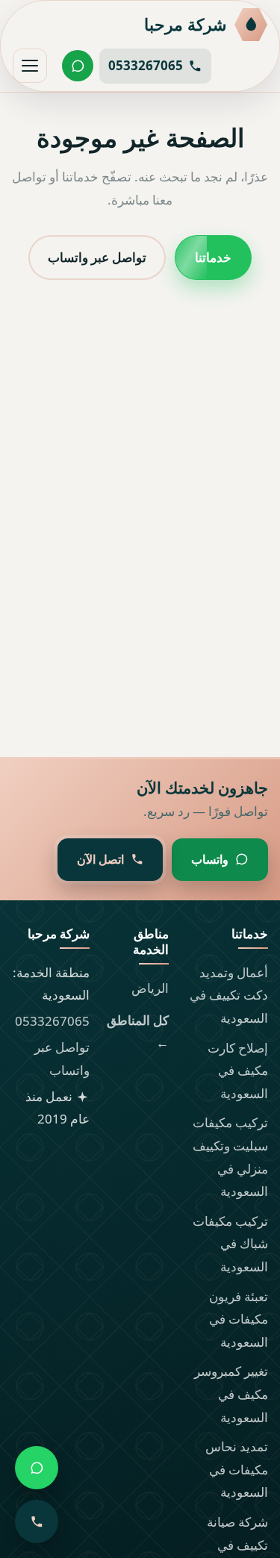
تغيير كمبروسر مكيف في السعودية (231, 1393)
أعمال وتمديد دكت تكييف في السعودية (229, 995)
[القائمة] (30, 66)
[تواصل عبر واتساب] (77, 65)
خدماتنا (213, 256)
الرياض (150, 988)
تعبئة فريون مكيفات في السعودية (238, 1319)
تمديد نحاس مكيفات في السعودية (236, 1469)
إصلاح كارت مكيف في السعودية (238, 1070)
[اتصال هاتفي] (36, 1521)
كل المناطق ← (138, 1032)
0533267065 (52, 1020)
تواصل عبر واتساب (97, 256)
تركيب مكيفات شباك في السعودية (230, 1243)
